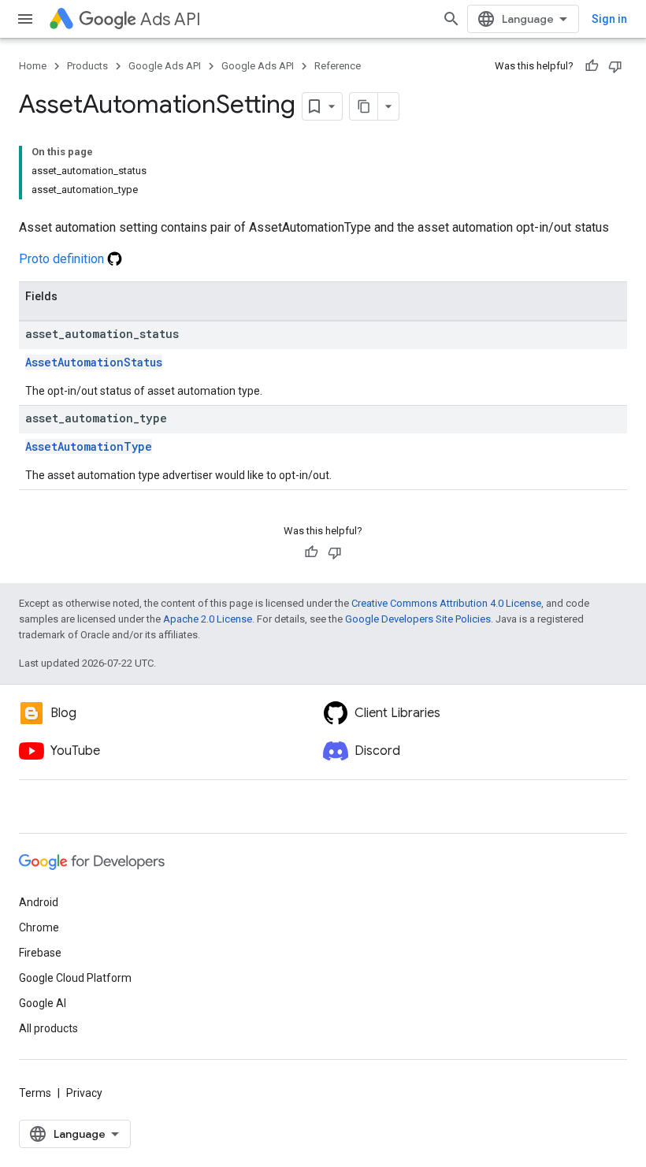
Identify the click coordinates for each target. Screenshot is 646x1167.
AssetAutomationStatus (93, 362)
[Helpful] (591, 66)
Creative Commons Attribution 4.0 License (446, 603)
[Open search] (451, 18)
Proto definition (63, 258)
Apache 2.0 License (207, 619)
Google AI (42, 1003)
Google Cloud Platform (75, 978)
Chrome (39, 927)
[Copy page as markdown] (364, 106)
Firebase (40, 952)
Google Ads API (164, 66)
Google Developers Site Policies (418, 619)
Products (87, 66)
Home (32, 66)
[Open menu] (25, 19)
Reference (337, 66)
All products (48, 1028)
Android (38, 902)
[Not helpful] (615, 66)
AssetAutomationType (88, 446)
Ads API (170, 19)
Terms (35, 1093)
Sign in (609, 19)
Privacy (84, 1093)
